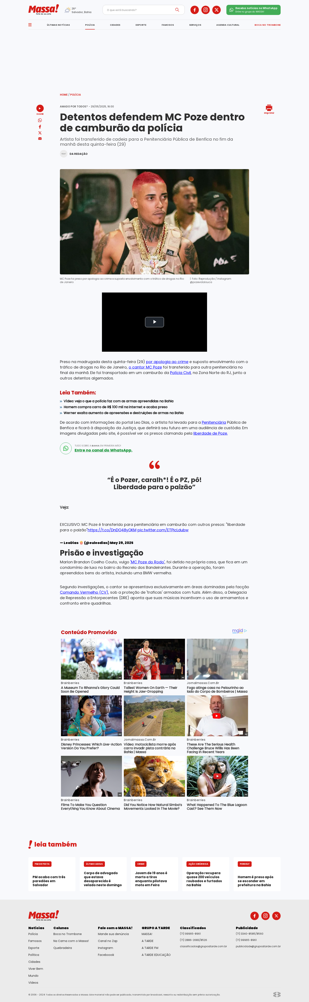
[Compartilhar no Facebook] (40, 127)
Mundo (33, 976)
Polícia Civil (180, 372)
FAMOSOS (168, 25)
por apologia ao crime (167, 361)
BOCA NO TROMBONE (268, 25)
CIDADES (115, 25)
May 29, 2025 (121, 542)
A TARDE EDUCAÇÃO (156, 955)
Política (33, 955)
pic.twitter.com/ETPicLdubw (163, 530)
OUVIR (40, 113)
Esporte (33, 948)
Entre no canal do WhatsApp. (103, 450)
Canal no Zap (108, 941)
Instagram (105, 948)
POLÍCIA (90, 25)
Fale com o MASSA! (115, 928)
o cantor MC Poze (145, 367)
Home (65, 94)
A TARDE (147, 941)
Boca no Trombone (67, 934)
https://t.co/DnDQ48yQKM (112, 530)
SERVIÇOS (195, 25)
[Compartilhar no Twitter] (40, 133)
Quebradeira (62, 948)
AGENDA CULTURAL (227, 25)
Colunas (61, 928)
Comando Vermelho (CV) (84, 592)
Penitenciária (214, 422)
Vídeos (33, 983)
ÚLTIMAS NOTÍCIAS (58, 25)
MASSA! (147, 934)
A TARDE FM (150, 948)
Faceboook (106, 955)
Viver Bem (35, 969)
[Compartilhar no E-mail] (40, 138)
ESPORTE (141, 25)
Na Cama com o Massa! (71, 941)
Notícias (36, 928)
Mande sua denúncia (113, 934)
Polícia (75, 94)
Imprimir (269, 112)
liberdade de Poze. (210, 433)
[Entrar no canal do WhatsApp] (66, 448)
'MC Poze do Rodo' (147, 562)
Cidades (34, 962)
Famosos (35, 941)
